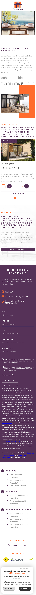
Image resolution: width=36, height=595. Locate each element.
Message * (7, 348)
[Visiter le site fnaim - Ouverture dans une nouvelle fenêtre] (6, 559)
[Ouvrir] (2, 6)
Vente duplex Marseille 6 (19, 486)
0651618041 (9, 292)
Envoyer (9, 381)
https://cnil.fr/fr (7, 423)
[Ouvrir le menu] (34, 6)
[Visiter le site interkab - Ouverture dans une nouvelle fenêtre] (28, 559)
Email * (6, 330)
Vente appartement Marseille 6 (17, 481)
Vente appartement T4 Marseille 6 (19, 525)
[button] (15, 198)
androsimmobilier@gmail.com (16, 296)
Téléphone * (8, 339)
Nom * (5, 311)
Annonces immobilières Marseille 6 (19, 502)
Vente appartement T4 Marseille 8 (19, 514)
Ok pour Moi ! (25, 589)
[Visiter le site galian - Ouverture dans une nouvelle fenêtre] (17, 559)
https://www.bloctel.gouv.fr (11, 441)
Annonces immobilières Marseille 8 (19, 496)
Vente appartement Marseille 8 (17, 476)
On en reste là (24, 568)
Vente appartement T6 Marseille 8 (19, 520)
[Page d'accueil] (18, 5)
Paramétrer (9, 589)
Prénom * (7, 321)
